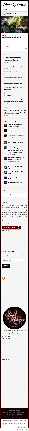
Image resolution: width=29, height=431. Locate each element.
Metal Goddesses (14, 410)
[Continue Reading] (26, 48)
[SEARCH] (25, 9)
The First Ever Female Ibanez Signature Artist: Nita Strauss (11, 37)
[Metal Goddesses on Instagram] (9, 418)
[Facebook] (13, 418)
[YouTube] (19, 418)
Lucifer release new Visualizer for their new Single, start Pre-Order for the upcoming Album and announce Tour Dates (15, 112)
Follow (6, 265)
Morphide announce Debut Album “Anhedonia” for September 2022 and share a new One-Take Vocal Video (15, 59)
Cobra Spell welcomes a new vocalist (13, 83)
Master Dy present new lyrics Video (12, 106)
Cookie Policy (5, 424)
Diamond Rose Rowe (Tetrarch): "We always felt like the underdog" (16, 136)
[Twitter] (16, 418)
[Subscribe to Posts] (3, 277)
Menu (5, 9)
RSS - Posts (8, 277)
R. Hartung (8, 46)
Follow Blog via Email (8, 251)
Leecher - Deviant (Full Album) (15, 142)
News (4, 32)
